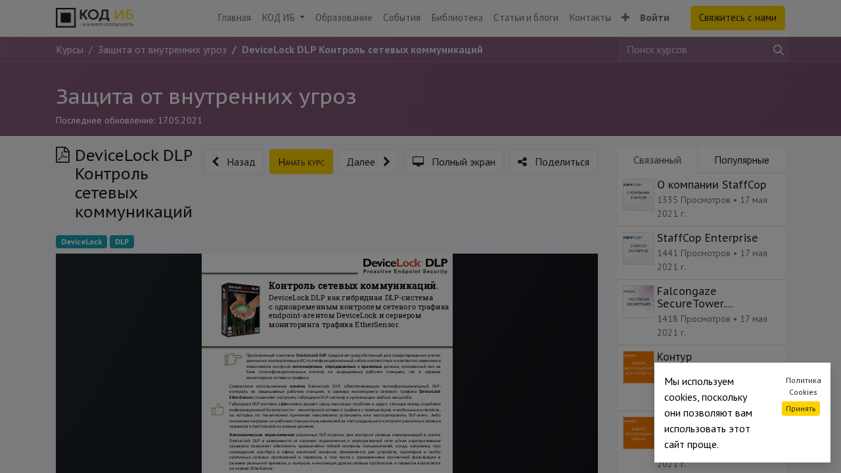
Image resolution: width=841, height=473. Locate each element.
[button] (625, 18)
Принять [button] (801, 408)
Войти (655, 17)
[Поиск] (776, 49)
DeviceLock (81, 241)
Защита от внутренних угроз (206, 96)
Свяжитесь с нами (738, 17)
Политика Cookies (803, 386)
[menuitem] (234, 18)
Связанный (657, 159)
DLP (122, 241)
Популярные (741, 159)
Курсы (69, 49)
